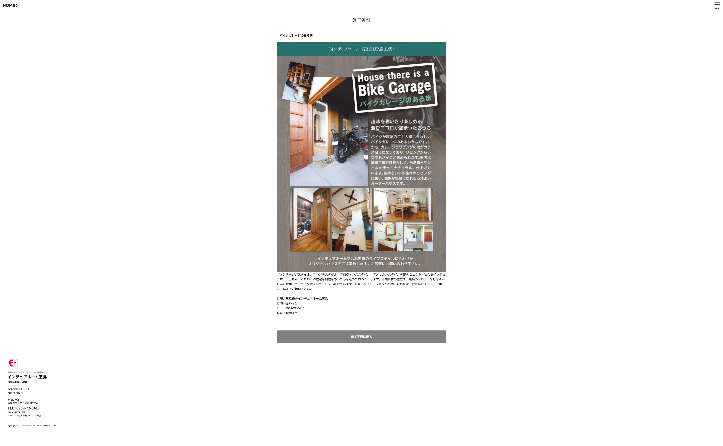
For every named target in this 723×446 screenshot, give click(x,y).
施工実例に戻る (361, 336)
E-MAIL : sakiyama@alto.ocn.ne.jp (24, 415)
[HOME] (10, 5)
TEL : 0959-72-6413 (24, 408)
